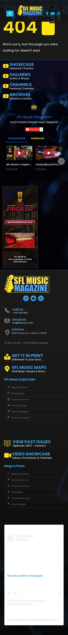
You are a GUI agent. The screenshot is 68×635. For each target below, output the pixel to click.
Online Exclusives (20, 480)
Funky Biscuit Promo (49, 164)
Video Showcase (20, 399)
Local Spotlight (18, 504)
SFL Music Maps (19, 405)
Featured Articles (19, 474)
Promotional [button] (16, 138)
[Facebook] (47, 13)
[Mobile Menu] (10, 13)
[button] (6, 161)
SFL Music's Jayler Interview (19, 164)
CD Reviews (17, 492)
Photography (17, 393)
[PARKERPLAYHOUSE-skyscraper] (20, 227)
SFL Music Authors (20, 486)
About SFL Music (19, 387)
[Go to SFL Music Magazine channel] (34, 108)
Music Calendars (20, 411)
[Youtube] (52, 13)
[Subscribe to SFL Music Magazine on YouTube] (34, 129)
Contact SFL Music (20, 417)
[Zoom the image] (30, 7)
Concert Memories (20, 498)
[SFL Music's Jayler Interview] (19, 153)
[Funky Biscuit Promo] (49, 153)
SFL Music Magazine (34, 117)
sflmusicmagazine (44, 619)
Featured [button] (37, 138)
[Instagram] (58, 13)
